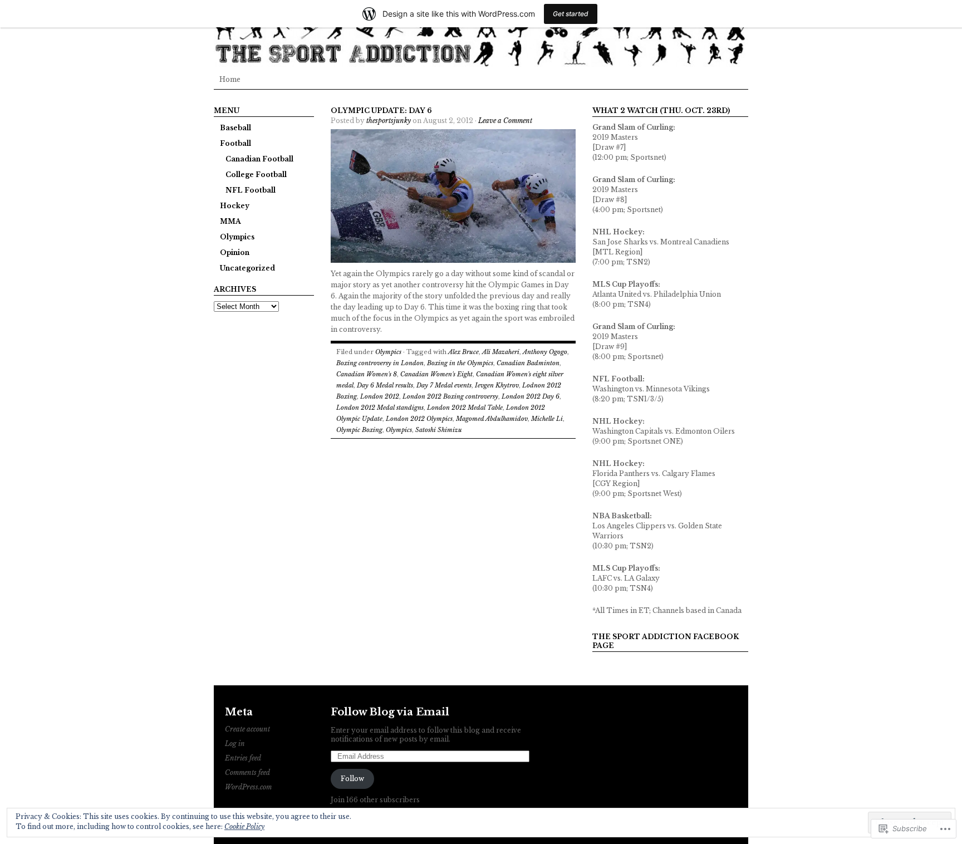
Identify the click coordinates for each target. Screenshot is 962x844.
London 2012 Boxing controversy (450, 396)
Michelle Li (547, 419)
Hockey (234, 206)
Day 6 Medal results (385, 385)
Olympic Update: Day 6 (381, 110)
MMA (230, 221)
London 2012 (379, 396)
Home (229, 79)
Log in (235, 743)
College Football (256, 174)
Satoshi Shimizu (438, 430)
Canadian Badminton (528, 363)
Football (235, 143)
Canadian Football (259, 159)
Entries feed (243, 758)
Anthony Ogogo (545, 352)
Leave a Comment (505, 120)
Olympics (237, 237)
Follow (352, 778)
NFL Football (250, 190)
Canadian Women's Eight (436, 374)
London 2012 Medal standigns (380, 407)
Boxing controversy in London (380, 363)
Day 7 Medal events (444, 385)
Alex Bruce (463, 352)
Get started (570, 13)
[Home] (481, 33)
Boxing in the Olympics (460, 363)
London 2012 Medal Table (465, 407)
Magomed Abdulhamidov (492, 419)
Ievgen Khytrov (497, 385)
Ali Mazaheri (500, 352)
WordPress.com (248, 787)
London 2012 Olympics (419, 419)
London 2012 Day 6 (530, 396)
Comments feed (247, 772)
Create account (247, 729)
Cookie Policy (244, 826)
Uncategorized (247, 268)
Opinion (234, 252)
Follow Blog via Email (390, 712)
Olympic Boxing (359, 430)
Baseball (235, 128)
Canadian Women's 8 (366, 374)
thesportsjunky (388, 120)
